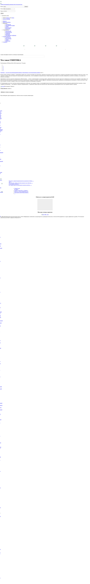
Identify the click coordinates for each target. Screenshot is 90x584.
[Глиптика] (2, 86)
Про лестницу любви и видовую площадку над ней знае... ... (21, 182)
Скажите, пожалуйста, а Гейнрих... (21, 190)
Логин (1, 8)
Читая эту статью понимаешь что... (21, 191)
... (14, 193)
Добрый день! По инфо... (17, 189)
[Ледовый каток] (50, 45)
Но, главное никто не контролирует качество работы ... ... (20, 185)
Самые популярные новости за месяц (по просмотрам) (11, 54)
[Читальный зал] (61, 45)
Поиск (1, 6)
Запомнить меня (5, 15)
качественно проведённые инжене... (21, 192)
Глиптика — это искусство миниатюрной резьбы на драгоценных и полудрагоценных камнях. (20, 72)
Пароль (2, 11)
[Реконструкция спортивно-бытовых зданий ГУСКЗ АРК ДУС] (39, 45)
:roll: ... (10, 181)
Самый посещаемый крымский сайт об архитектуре (11, 4)
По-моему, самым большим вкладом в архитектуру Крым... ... (21, 180)
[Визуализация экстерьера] (28, 45)
